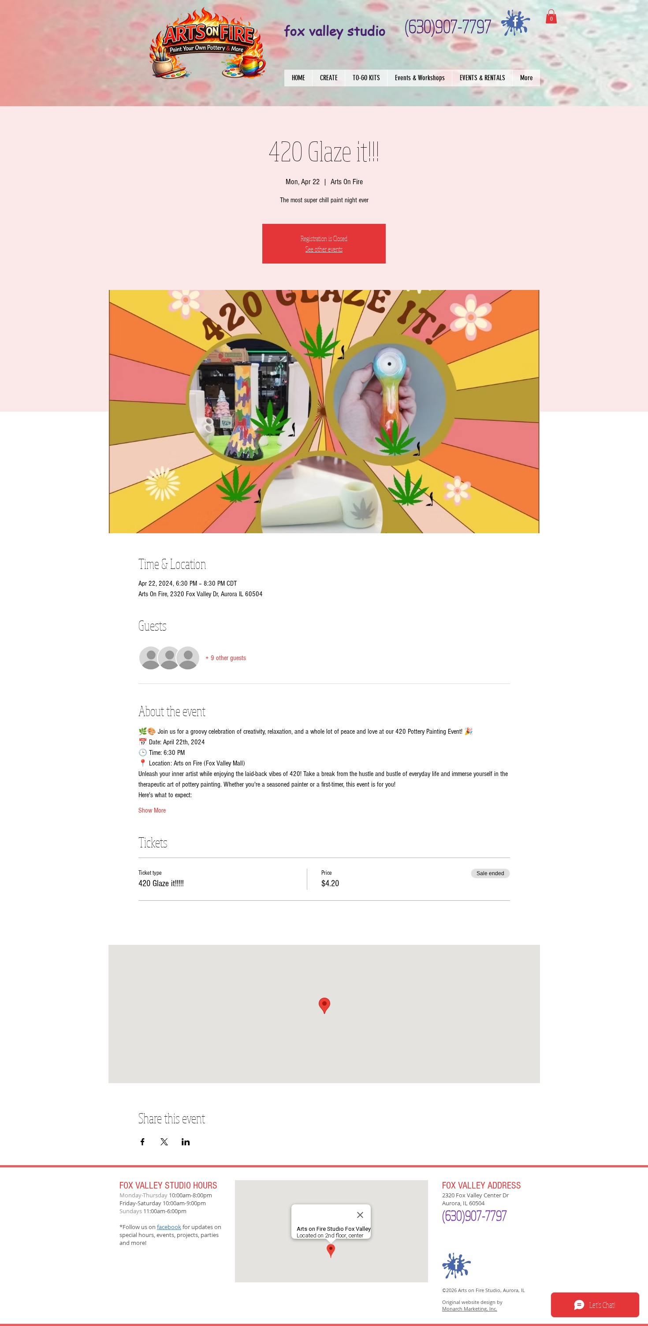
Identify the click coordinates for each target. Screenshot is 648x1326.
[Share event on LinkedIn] (186, 1141)
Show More (152, 810)
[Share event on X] (164, 1141)
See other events (324, 249)
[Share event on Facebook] (142, 1141)
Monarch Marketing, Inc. (469, 1308)
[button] (328, 78)
